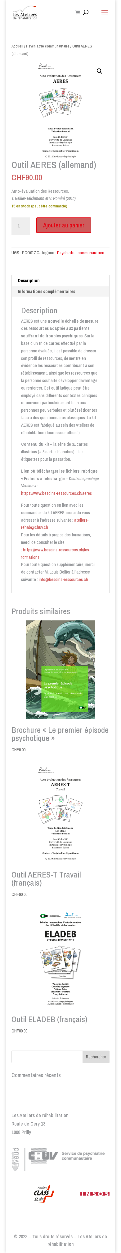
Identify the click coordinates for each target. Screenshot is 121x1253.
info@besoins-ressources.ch (63, 579)
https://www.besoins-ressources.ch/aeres (56, 493)
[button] (99, 71)
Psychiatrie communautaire (47, 46)
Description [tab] (29, 280)
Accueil (17, 46)
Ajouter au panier (63, 225)
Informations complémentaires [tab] (46, 291)
